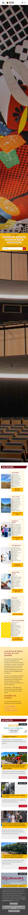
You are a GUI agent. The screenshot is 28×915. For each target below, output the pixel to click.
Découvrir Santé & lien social (17, 590)
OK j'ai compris (13, 903)
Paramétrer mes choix (14, 911)
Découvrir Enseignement (17, 565)
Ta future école (9, 239)
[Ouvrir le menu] (3, 2)
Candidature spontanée (11, 710)
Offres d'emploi (19, 239)
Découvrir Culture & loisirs (17, 538)
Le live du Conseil (21, 237)
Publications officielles (9, 237)
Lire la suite (23, 747)
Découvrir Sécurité (17, 614)
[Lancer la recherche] (24, 248)
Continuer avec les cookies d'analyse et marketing (13, 907)
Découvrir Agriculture (17, 489)
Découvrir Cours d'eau (17, 513)
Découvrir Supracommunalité (17, 638)
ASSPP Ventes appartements (14, 242)
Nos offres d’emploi (10, 706)
